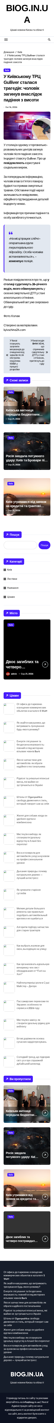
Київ (7, 70)
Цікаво (11, 596)
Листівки (12, 578)
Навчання (12, 587)
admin (14, 673)
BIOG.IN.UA (27, 1374)
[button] (47, 651)
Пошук (14, 534)
